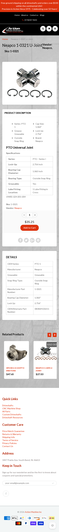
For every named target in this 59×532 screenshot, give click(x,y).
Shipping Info (8, 437)
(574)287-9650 (31, 20)
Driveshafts (7, 405)
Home (17, 15)
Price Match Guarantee (13, 431)
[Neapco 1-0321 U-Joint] (29, 83)
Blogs (42, 15)
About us (24, 15)
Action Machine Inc (33, 512)
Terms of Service (10, 440)
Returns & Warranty (11, 434)
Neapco (18, 208)
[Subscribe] (53, 483)
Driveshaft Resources (12, 417)
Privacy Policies (9, 443)
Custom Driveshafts (11, 414)
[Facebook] (6, 494)
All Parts (6, 411)
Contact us (34, 15)
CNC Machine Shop (11, 408)
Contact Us (7, 446)
